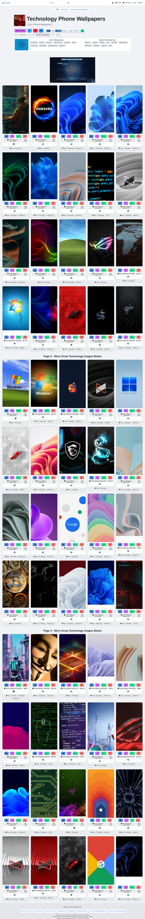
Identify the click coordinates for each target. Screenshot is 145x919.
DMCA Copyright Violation (98, 911)
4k (29, 35)
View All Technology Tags (21, 44)
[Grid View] (48, 31)
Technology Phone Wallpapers (79, 9)
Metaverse (62, 45)
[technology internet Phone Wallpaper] (129, 266)
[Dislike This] (110, 203)
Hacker (136, 623)
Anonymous (50, 695)
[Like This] (104, 820)
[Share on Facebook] (41, 30)
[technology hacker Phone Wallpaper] (44, 749)
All (16, 35)
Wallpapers (22, 35)
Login (134, 2)
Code (107, 215)
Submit (119, 2)
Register (140, 2)
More (76, 30)
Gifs (58, 35)
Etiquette (71, 911)
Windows (101, 42)
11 (104, 136)
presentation (43, 45)
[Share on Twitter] (29, 30)
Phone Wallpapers (43, 35)
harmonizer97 (134, 211)
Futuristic (13, 695)
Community (127, 2)
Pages (65, 30)
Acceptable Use (62, 911)
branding (41, 42)
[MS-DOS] (72, 749)
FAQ (29, 911)
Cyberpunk (16, 698)
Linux (107, 42)
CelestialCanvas (21, 144)
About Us (23, 911)
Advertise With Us (82, 911)
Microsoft (104, 45)
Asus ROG (114, 42)
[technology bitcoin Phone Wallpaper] (15, 607)
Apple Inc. (87, 42)
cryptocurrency (123, 42)
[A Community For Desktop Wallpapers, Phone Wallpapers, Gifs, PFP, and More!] (57, 9)
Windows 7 (97, 45)
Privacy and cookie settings (116, 911)
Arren (78, 828)
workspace (67, 42)
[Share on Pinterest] (35, 30)
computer (94, 42)
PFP (53, 35)
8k (33, 35)
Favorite (20, 30)
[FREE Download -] (91, 203)
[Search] (68, 2)
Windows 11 (88, 45)
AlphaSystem (49, 144)
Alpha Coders (6, 3)
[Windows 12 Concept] (15, 749)
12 (48, 136)
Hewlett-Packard (52, 45)
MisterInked (21, 418)
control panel (34, 45)
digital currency (58, 42)
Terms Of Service (49, 911)
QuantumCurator (21, 691)
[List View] (53, 31)
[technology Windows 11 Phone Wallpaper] (44, 540)
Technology (64, 9)
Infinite (59, 30)
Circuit (50, 832)
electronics (49, 42)
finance (74, 42)
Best (71, 30)
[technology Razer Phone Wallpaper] (72, 816)
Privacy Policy (37, 911)
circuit (110, 45)
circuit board (34, 42)
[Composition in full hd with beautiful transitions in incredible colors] (44, 333)
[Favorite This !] (97, 203)
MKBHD (135, 215)
